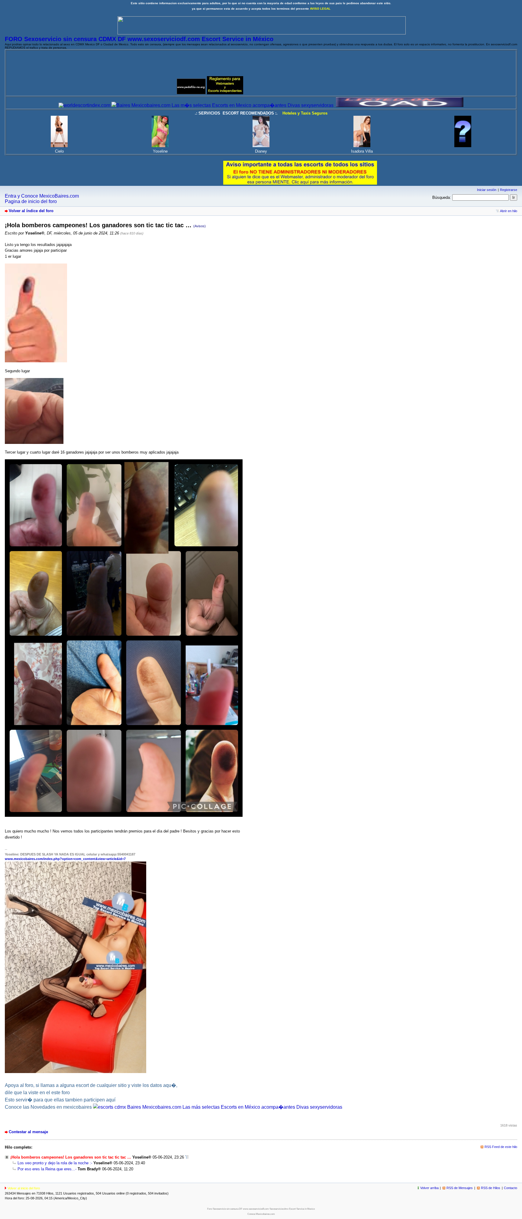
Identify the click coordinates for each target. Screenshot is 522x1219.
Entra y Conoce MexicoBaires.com (42, 196)
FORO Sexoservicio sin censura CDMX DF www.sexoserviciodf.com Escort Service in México (139, 39)
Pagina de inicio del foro (31, 201)
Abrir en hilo (508, 211)
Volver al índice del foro (31, 211)
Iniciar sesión (486, 190)
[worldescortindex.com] (84, 105)
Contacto (510, 1188)
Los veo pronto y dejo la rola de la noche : (54, 1163)
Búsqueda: (441, 197)
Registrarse (508, 190)
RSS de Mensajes (459, 1188)
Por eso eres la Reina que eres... (46, 1169)
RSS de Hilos (490, 1188)
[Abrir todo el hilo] (186, 1157)
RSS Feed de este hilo (501, 1147)
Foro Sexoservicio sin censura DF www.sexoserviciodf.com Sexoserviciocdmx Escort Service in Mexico (261, 1209)
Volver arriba (429, 1188)
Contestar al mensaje (28, 1132)
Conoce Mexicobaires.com (261, 1214)
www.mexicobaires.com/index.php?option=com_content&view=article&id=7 (65, 859)
